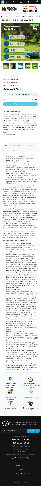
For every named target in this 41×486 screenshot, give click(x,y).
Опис (5, 145)
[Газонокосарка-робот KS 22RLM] (20, 42)
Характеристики (18, 145)
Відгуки (32, 145)
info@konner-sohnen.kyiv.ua (20, 446)
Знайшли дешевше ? (21, 94)
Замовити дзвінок (20, 458)
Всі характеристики (9, 134)
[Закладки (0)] (29, 2)
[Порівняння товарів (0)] (21, 2)
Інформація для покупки (13, 150)
